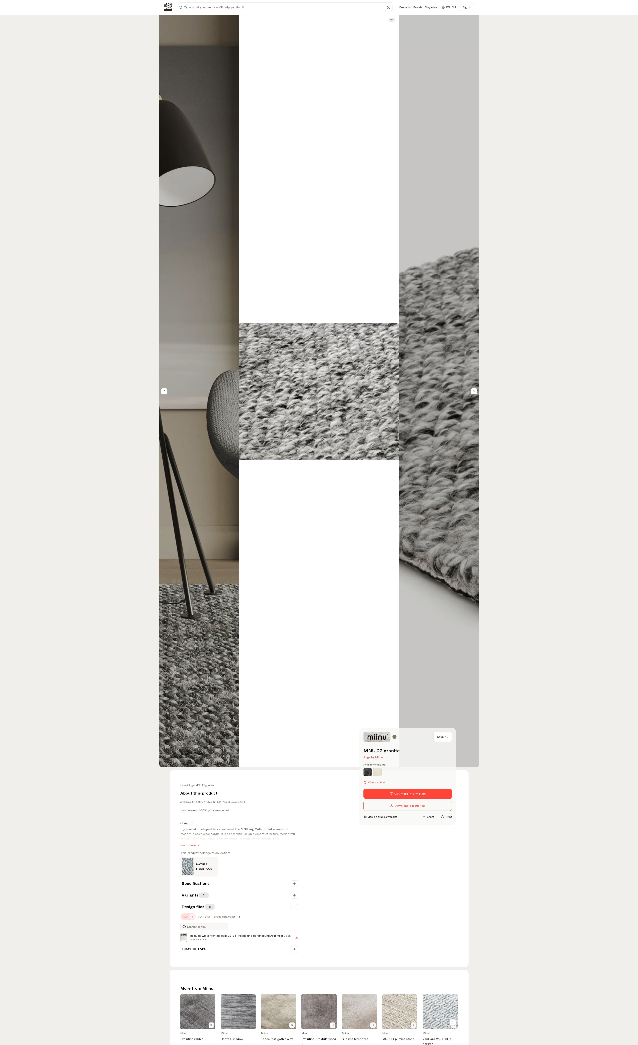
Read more (188, 845)
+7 (292, 1024)
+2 (413, 1024)
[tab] (188, 916)
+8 (211, 1024)
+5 (332, 1024)
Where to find (376, 782)
